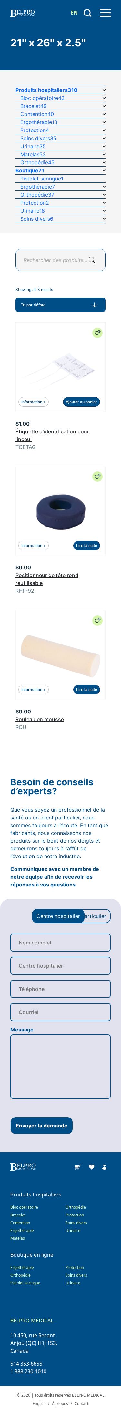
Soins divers (76, 1222)
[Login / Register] (104, 1166)
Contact (81, 1403)
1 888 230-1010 (28, 1371)
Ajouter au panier (81, 401)
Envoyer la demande (41, 1125)
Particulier (93, 916)
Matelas (17, 1238)
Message (22, 1029)
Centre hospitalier (58, 916)
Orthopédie (76, 1207)
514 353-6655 (26, 1363)
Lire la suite (86, 545)
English (39, 1403)
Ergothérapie (22, 1230)
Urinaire (73, 1230)
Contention (20, 1222)
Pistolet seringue (25, 1283)
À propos (60, 1403)
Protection (75, 1215)
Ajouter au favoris (97, 333)
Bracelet (17, 1215)
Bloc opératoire (24, 1207)
